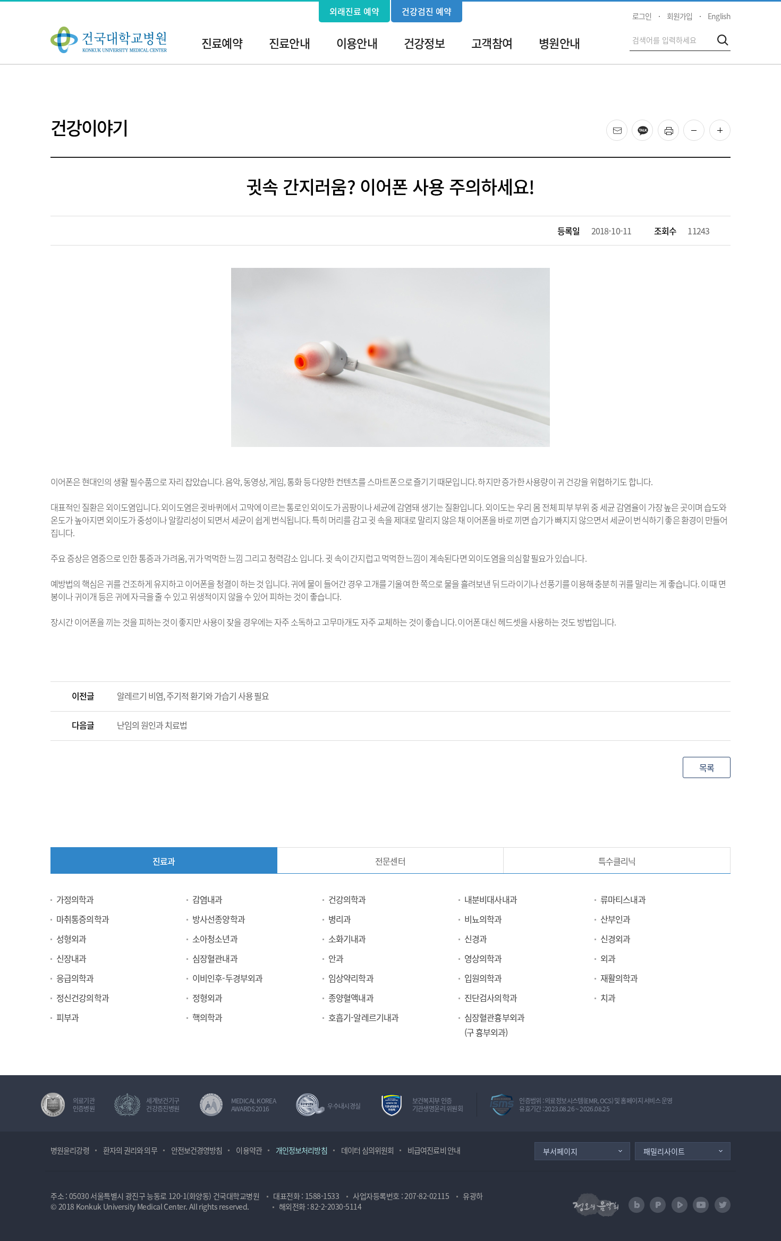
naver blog (636, 1205)
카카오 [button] (652, 126)
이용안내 (356, 43)
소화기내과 (347, 938)
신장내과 (71, 958)
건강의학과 (347, 899)
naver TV (679, 1205)
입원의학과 (483, 978)
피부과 (67, 1017)
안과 (335, 958)
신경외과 (615, 938)
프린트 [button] (678, 126)
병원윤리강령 (69, 1150)
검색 (723, 40)
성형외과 (71, 938)
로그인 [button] (641, 16)
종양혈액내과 (350, 997)
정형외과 (207, 997)
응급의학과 (75, 978)
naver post (658, 1205)
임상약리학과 (350, 978)
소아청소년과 (214, 938)
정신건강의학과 (82, 997)
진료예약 (221, 43)
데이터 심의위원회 (367, 1150)
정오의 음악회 (595, 1205)
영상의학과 (483, 958)
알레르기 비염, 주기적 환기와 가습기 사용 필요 (193, 695)
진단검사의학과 (490, 997)
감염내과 (207, 899)
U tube (701, 1205)
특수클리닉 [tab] (617, 861)
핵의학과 (207, 1017)
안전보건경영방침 (197, 1150)
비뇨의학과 (483, 919)
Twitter (723, 1205)
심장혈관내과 (214, 958)
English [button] (719, 16)
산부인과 (615, 919)
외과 (607, 958)
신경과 (475, 938)
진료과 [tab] (163, 861)
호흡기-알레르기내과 (363, 1017)
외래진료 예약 (354, 11)
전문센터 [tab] (390, 861)
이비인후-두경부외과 (227, 978)
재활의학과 (619, 978)
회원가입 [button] (679, 16)
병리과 (339, 919)
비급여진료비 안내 (434, 1150)
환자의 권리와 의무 (130, 1150)
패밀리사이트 (664, 1151)
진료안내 (289, 43)
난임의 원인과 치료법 (152, 725)
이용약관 (248, 1150)
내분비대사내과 (490, 899)
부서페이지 (560, 1151)
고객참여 (491, 43)
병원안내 (559, 43)
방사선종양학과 (218, 919)
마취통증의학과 (82, 919)
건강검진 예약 (427, 11)
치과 (607, 997)
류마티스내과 (623, 899)
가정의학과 (75, 899)
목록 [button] (706, 767)
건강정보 (424, 43)
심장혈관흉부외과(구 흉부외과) (494, 1025)
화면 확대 (730, 130)
